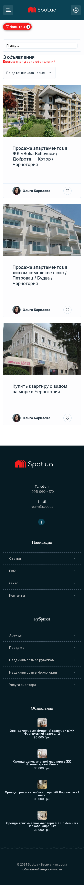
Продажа (16, 648)
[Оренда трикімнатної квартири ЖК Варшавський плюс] (42, 784)
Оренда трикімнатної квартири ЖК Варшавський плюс (42, 794)
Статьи (15, 558)
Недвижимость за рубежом (31, 660)
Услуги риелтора (22, 685)
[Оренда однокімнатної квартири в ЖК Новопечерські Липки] (42, 753)
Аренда (15, 635)
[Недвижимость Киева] (42, 10)
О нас (13, 583)
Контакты (17, 596)
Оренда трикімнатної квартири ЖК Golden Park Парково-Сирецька (42, 824)
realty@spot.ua (42, 507)
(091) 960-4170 (42, 492)
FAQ (12, 571)
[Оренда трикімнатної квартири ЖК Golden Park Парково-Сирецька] (42, 815)
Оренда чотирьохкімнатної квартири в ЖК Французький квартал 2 (42, 732)
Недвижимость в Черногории (33, 672)
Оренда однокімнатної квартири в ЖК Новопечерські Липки (42, 763)
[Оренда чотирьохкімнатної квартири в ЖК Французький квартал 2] (42, 722)
